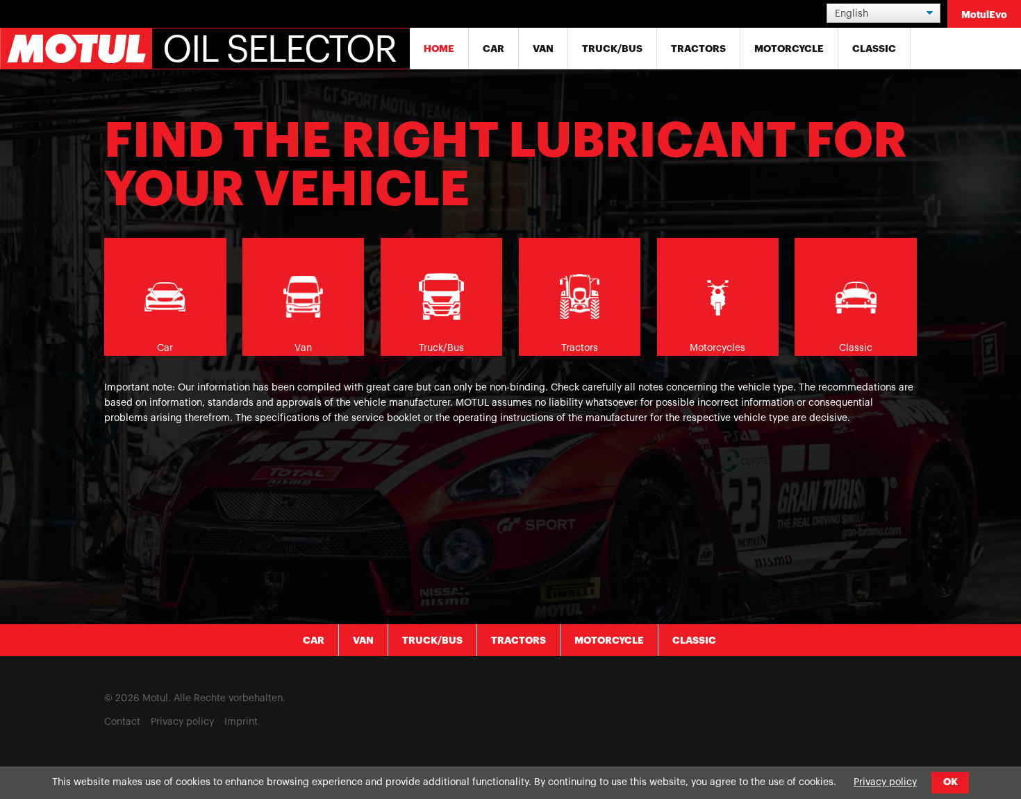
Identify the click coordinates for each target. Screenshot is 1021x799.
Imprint (241, 722)
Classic (874, 48)
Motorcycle (789, 48)
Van (543, 48)
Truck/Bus (612, 48)
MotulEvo (984, 14)
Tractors (698, 48)
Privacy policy (182, 722)
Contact (122, 722)
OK (950, 782)
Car (493, 48)
